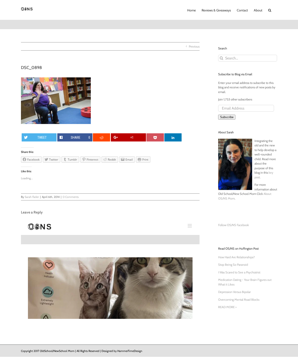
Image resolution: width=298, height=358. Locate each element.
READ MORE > (227, 307)
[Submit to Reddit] (101, 137)
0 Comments (71, 197)
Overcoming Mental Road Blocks (238, 299)
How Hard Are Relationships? (236, 257)
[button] (269, 10)
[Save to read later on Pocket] (155, 137)
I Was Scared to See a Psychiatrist (239, 272)
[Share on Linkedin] (173, 137)
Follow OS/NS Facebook (233, 225)
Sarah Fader (32, 197)
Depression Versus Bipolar (234, 292)
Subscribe (227, 117)
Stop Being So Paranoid (233, 264)
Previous (194, 46)
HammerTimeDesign (129, 351)
